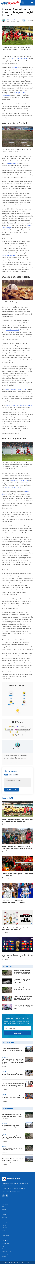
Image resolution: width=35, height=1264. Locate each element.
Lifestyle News (6, 1243)
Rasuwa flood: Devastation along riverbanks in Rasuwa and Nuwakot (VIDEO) (22, 989)
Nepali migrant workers (23, 729)
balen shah (22, 732)
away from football (12, 330)
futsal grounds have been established (19, 405)
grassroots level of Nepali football (16, 389)
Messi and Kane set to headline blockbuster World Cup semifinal (13, 901)
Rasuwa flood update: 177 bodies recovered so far (12, 1148)
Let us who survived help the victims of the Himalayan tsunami (12, 1049)
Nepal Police (22, 726)
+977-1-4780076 (11, 1188)
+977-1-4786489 (21, 1188)
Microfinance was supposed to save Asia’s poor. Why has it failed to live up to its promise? (13, 1097)
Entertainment (6, 1212)
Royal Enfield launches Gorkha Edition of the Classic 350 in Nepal (23, 1006)
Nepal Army (10, 729)
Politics (4, 1206)
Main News (5, 1204)
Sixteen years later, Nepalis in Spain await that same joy (17, 874)
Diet (3, 1248)
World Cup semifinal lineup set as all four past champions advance (17, 929)
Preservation (5, 1233)
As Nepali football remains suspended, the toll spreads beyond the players (17, 820)
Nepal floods (18, 735)
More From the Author (11, 762)
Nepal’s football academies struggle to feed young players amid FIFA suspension (17, 847)
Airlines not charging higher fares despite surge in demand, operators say (13, 1160)
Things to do (5, 1235)
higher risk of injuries (9, 255)
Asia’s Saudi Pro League (19, 480)
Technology (5, 1254)
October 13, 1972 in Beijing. (18, 58)
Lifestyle (4, 1214)
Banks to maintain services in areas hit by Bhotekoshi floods (12, 1115)
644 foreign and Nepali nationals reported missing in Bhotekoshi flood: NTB (12, 1137)
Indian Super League (11, 487)
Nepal (12, 726)
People (4, 1256)
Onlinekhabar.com (7, 1185)
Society (4, 1209)
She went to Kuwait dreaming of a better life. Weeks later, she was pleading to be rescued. (13, 1085)
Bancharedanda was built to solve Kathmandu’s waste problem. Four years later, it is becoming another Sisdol (13, 1061)
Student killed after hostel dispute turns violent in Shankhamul (22, 980)
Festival (4, 1225)
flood (13, 732)
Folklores (4, 1227)
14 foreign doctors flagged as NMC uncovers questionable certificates (13, 1073)
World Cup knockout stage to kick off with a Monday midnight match (17, 956)
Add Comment (11, 790)
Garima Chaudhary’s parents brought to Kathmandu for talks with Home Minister (23, 998)
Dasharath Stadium (11, 163)
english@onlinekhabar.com (13, 1192)
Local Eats (4, 1230)
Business (4, 1217)
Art (3, 1246)
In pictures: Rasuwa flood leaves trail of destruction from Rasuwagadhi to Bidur (22, 972)
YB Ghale (14, 67)
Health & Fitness (6, 1251)
